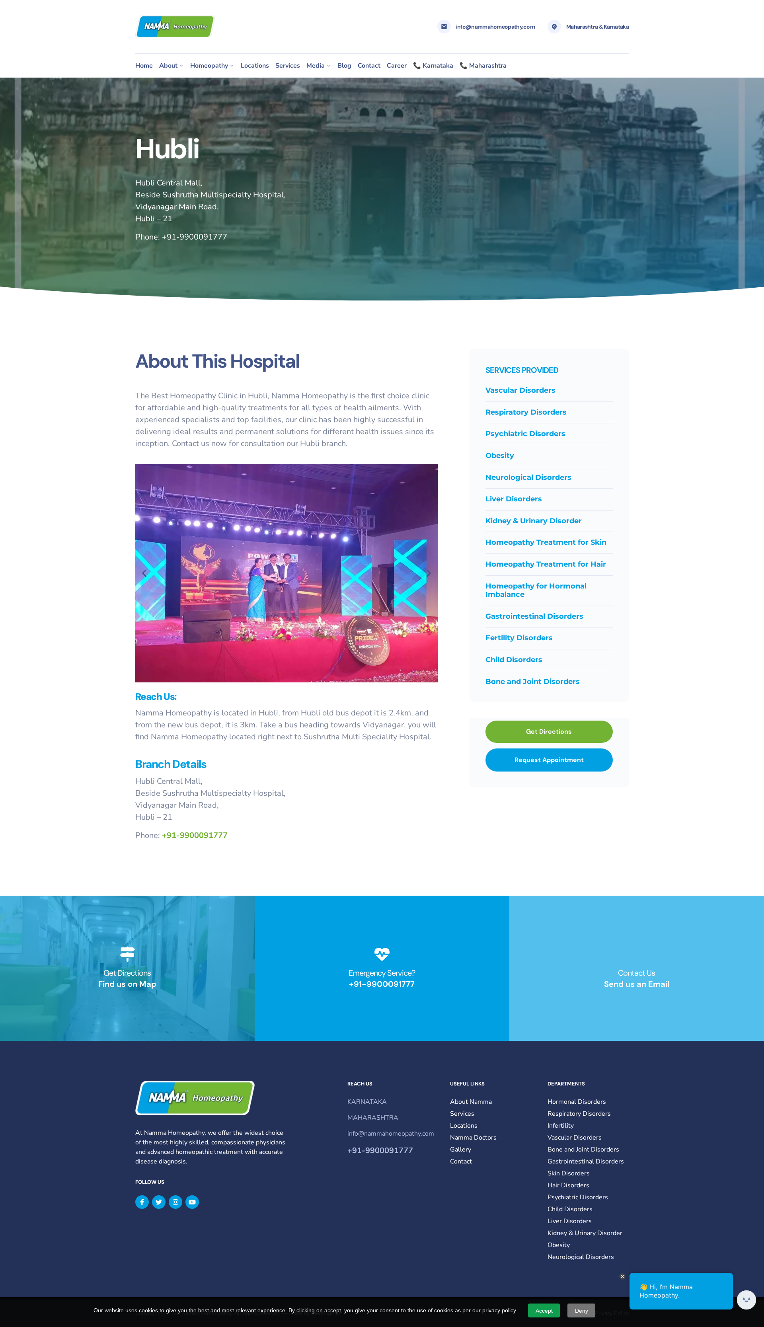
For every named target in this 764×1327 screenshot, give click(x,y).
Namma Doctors (473, 1137)
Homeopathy (209, 65)
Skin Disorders (569, 1173)
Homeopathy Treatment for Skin (545, 542)
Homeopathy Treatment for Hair (545, 564)
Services (287, 65)
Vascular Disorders (520, 390)
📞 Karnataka (433, 65)
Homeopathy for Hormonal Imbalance (536, 590)
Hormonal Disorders (577, 1101)
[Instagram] (175, 1202)
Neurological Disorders (528, 477)
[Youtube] (192, 1202)
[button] (144, 573)
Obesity (499, 455)
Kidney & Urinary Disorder (533, 520)
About (168, 65)
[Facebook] (142, 1202)
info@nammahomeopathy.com (495, 26)
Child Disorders (513, 659)
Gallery (460, 1149)
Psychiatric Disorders (525, 433)
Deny (581, 1311)
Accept (544, 1311)
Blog (344, 65)
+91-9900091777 (194, 237)
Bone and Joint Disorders (532, 681)
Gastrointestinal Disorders (534, 616)
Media (315, 65)
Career (397, 65)
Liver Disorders (513, 499)
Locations (255, 65)
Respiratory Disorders (526, 412)
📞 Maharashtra (483, 65)
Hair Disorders (568, 1185)
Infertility (561, 1125)
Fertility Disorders (519, 637)
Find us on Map (127, 984)
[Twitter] (159, 1202)
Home (144, 65)
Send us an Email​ (636, 984)
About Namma (471, 1101)
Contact (369, 65)
